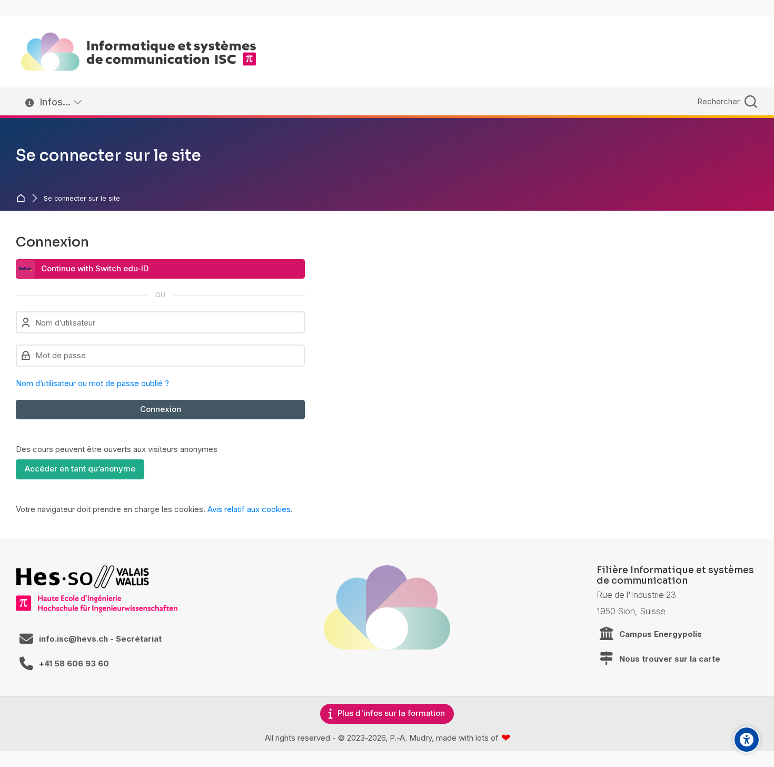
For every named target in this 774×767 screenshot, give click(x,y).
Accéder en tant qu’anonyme (80, 469)
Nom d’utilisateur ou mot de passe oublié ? (92, 383)
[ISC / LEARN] (138, 51)
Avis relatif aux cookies (249, 509)
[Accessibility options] (746, 739)
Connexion (160, 409)
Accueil (23, 198)
